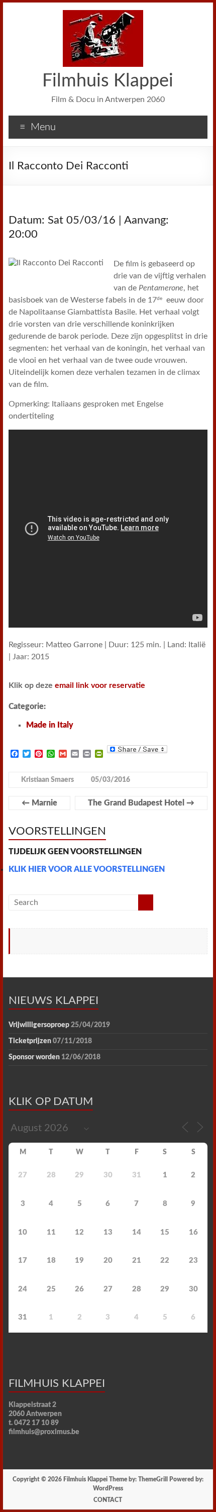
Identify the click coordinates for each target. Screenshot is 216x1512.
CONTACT (107, 1500)
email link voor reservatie (100, 685)
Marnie (39, 803)
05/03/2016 (110, 779)
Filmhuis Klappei (107, 81)
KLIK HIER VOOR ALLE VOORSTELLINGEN (87, 869)
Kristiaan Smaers (47, 779)
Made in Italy (49, 725)
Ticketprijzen (30, 1041)
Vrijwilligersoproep (39, 1025)
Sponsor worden (34, 1057)
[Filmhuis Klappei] (103, 15)
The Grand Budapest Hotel (141, 803)
